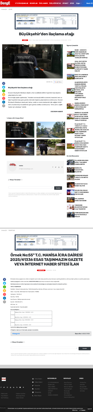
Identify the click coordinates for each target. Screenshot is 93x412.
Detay (75, 410)
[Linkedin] (14, 387)
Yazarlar (37, 385)
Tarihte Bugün (68, 389)
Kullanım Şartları (20, 393)
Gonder (58, 188)
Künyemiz (38, 392)
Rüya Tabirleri (84, 389)
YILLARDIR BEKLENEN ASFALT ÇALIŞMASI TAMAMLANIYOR (81, 162)
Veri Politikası (4, 398)
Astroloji (82, 391)
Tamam (83, 410)
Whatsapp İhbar (20, 396)
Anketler (82, 384)
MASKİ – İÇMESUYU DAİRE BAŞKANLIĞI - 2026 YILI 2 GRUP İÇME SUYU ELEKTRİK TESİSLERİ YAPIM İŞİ (82, 54)
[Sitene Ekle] (24, 387)
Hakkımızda (4, 393)
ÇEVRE (10, 9)
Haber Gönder (20, 398)
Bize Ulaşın (37, 395)
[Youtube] (11, 387)
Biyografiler (83, 387)
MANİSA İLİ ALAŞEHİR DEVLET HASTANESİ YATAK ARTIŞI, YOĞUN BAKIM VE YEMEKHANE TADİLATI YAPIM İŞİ (81, 116)
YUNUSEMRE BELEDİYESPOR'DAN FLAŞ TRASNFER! (81, 207)
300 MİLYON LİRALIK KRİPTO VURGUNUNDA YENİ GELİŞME (82, 192)
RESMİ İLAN (34, 3)
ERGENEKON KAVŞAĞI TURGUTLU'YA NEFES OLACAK (81, 177)
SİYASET (65, 3)
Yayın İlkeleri (4, 396)
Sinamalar (67, 391)
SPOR (72, 3)
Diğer (78, 3)
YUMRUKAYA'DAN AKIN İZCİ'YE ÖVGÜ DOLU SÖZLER (81, 214)
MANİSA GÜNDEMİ (53, 395)
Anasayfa (4, 9)
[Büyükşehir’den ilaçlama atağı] (32, 61)
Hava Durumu (68, 382)
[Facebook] (2, 387)
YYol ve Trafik (68, 384)
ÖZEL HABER (43, 3)
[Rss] (17, 387)
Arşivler (37, 389)
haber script (3, 410)
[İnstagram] (8, 387)
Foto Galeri (38, 379)
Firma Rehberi (68, 395)
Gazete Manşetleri (69, 397)
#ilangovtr (16, 333)
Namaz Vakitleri (68, 387)
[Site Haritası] (21, 387)
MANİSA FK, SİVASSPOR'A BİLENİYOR (79, 170)
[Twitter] (4, 387)
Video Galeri (38, 382)
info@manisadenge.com (26, 169)
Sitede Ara (83, 382)
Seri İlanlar (67, 393)
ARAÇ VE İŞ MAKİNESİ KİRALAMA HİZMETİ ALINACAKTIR (81, 76)
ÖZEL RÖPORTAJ (55, 3)
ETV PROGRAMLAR (21, 3)
